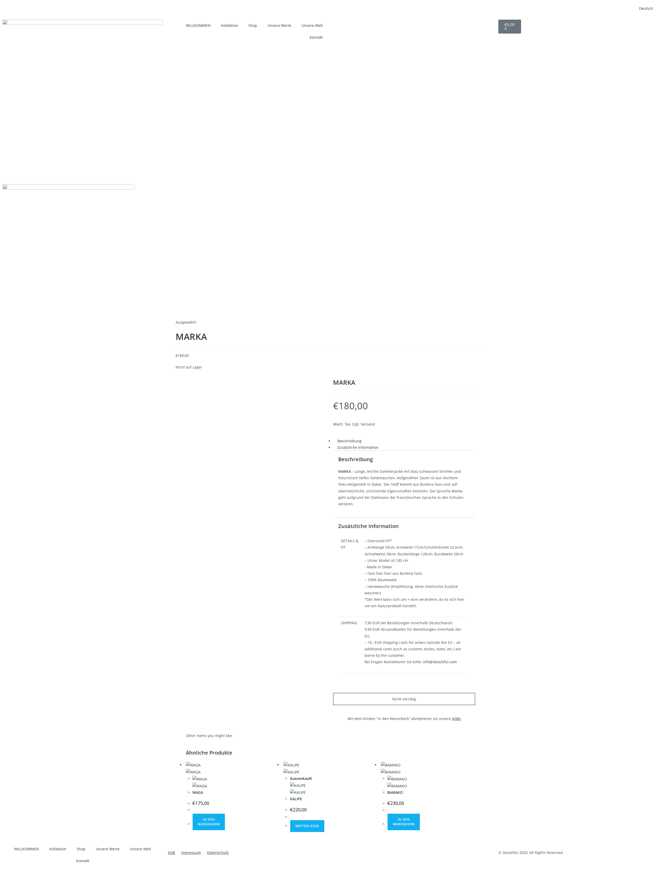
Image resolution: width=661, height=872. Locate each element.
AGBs (456, 718)
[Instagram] (353, 26)
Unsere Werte (279, 25)
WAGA (197, 792)
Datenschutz (218, 852)
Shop (252, 25)
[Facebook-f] (339, 26)
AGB (171, 852)
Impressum (191, 852)
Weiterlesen (307, 826)
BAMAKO (395, 792)
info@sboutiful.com (440, 661)
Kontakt (316, 37)
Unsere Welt (312, 25)
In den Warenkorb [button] (209, 821)
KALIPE (296, 798)
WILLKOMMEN (198, 25)
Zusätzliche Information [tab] (358, 447)
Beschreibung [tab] (349, 440)
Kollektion (229, 25)
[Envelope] (339, 854)
